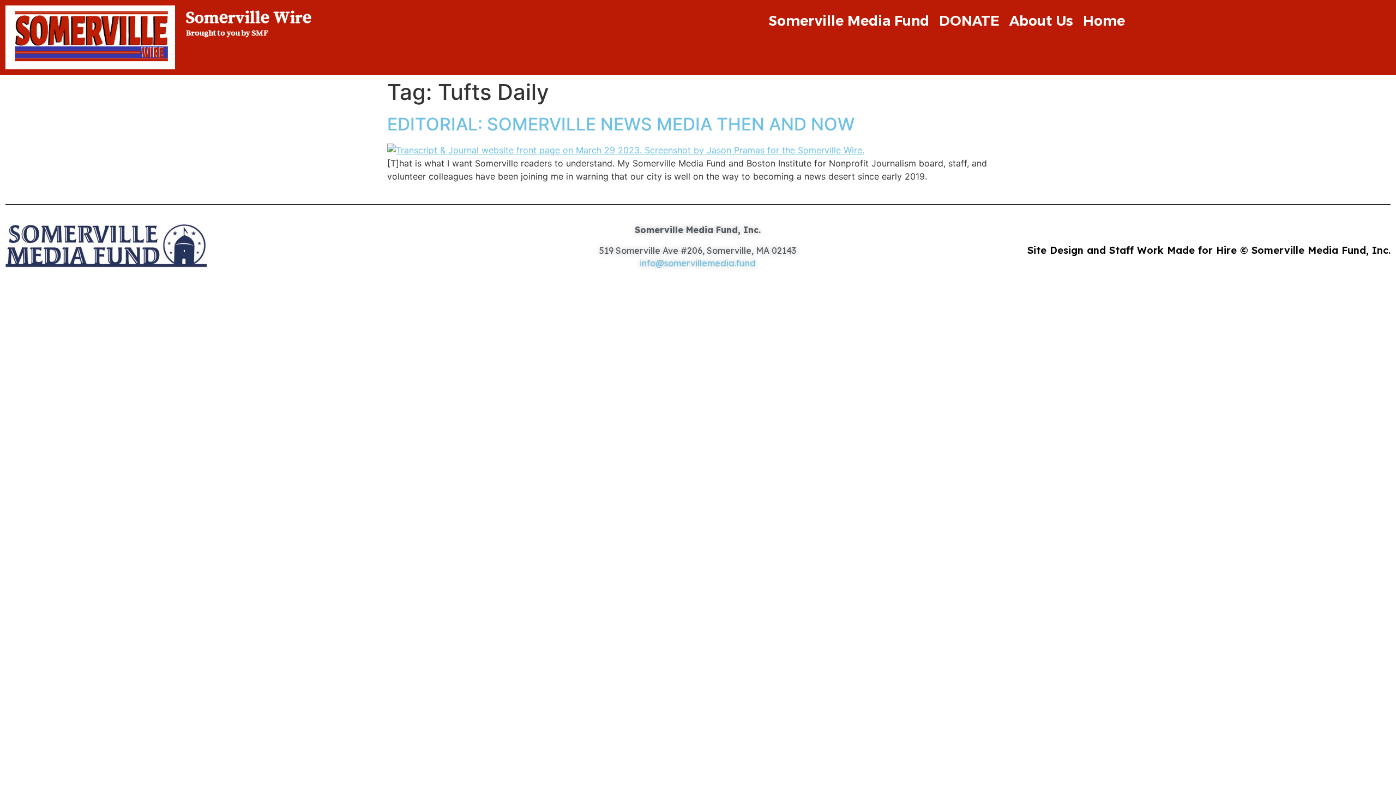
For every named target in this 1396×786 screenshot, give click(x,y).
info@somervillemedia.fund (698, 263)
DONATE (969, 21)
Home (1104, 21)
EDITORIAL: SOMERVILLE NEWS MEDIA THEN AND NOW (621, 124)
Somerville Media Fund (848, 21)
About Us (1041, 21)
